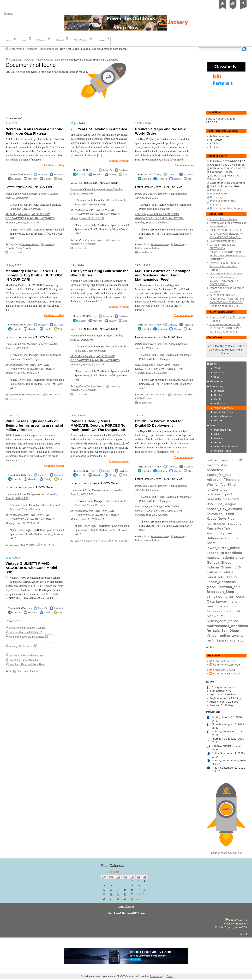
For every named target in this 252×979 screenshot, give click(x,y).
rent (210, 640)
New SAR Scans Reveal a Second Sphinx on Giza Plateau (34, 131)
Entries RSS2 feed (224, 670)
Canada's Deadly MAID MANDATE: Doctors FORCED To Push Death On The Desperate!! (97, 425)
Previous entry (218, 193)
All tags (210, 647)
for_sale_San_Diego (223, 630)
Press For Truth (32, 394)
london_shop (217, 489)
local (217, 376)
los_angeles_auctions (224, 523)
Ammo (218, 442)
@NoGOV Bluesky (234, 923)
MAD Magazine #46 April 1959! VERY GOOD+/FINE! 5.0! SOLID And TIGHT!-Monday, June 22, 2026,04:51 (30, 218)
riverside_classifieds (223, 499)
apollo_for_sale (219, 475)
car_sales (214, 596)
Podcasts (31, 49)
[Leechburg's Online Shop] (25, 664)
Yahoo (212, 635)
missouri (214, 480)
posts (211, 543)
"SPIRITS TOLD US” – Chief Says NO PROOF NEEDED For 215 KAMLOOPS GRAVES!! (226, 234)
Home (7, 48)
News (49, 394)
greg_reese (234, 596)
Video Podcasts (48, 49)
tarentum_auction (221, 606)
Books (218, 395)
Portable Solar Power (226, 446)
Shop (19, 671)
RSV (210, 504)
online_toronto (232, 635)
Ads (26, 671)
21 (118, 894)
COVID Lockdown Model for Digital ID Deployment (159, 423)
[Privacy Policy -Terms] (243, 9)
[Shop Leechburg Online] (22, 660)
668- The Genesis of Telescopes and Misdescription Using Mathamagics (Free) (162, 275)
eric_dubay (216, 533)
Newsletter (216, 381)
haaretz (213, 557)
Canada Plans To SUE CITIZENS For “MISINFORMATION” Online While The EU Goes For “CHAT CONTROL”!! (227, 251)
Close (170, 976)
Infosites (219, 390)
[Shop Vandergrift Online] (19, 646)
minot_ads (215, 577)
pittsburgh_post (219, 494)
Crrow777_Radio (220, 611)
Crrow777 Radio (157, 394)
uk (239, 611)
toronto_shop (217, 465)
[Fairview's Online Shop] (23, 632)
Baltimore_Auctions (222, 538)
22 (125, 894)
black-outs (215, 616)
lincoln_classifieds (221, 582)
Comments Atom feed (226, 664)
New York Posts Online (222, 241)
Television (215, 514)
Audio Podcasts (144, 398)
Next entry (216, 197)
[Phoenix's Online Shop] (25, 628)
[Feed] (222, 9)
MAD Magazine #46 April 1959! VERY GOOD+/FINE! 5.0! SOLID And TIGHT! (225, 328)
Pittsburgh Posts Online (223, 219)
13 (111, 890)
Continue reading (54, 165)
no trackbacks (15, 252)
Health (218, 399)
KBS (240, 460)
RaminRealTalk (219, 528)
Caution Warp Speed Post (226, 853)
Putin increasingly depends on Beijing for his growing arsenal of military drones (34, 425)
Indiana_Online (219, 567)
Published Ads (222, 429)
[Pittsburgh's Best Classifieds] (24, 636)
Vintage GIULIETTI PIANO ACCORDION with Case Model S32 (31, 567)
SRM (238, 567)
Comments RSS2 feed (226, 673)
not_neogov (226, 504)
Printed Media (222, 450)
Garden (218, 420)
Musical (34, 671)
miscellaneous (223, 416)
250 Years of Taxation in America (98, 129)
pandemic (215, 470)
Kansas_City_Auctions (224, 509)
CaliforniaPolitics (220, 572)
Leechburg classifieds (224, 553)
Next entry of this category (226, 208)
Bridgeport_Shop (220, 592)
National (123, 540)
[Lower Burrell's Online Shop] (49, 642)
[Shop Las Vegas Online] (24, 655)
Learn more (156, 976)
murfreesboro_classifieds (227, 626)
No (10, 671)
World (57, 394)
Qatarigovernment (222, 601)
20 (111, 894)
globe (211, 587)
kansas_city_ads (230, 640)
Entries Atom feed (224, 661)
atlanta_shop (233, 557)
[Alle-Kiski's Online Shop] (38, 651)
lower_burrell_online (223, 548)
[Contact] (233, 9)
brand (232, 577)
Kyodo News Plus (220, 518)
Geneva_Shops (219, 562)
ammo (233, 533)
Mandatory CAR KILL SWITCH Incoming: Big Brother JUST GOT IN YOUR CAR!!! (34, 275)
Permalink (216, 190)
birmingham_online (222, 621)
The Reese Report (29, 244)
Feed (230, 514)
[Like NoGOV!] (236, 920)
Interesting (17, 49)
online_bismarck (220, 460)
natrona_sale (230, 587)
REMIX (30, 544)
